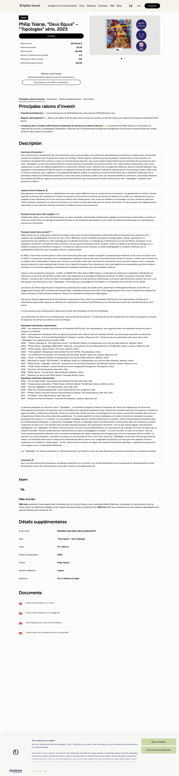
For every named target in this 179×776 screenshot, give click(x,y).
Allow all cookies (158, 742)
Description (52, 99)
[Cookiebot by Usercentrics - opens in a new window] (15, 771)
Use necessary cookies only (159, 750)
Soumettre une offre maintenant (51, 82)
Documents (88, 99)
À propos (103, 5)
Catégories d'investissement (62, 5)
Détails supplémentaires (70, 99)
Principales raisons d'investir (32, 99)
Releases (91, 5)
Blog (119, 5)
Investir (152, 6)
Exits (81, 5)
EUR (139, 6)
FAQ (112, 5)
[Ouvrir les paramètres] (130, 5)
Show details (37, 771)
